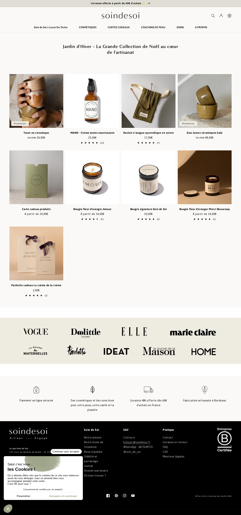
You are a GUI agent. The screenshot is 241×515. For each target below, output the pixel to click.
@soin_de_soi (132, 451)
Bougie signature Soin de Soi (148, 209)
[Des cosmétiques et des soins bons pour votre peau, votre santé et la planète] (92, 391)
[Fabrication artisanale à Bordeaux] (204, 391)
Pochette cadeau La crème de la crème (36, 285)
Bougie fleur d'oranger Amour (92, 209)
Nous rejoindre (93, 451)
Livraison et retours (175, 442)
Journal (88, 465)
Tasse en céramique (36, 132)
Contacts (129, 437)
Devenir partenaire (96, 470)
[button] (213, 16)
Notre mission (92, 437)
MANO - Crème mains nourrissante (92, 132)
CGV (165, 451)
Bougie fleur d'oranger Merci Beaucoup (204, 209)
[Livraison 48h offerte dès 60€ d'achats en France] (148, 391)
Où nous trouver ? (95, 475)
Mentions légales (174, 456)
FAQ (165, 446)
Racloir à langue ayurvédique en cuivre (148, 132)
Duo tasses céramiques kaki (205, 132)
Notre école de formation (93, 444)
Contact (168, 437)
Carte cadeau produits (36, 209)
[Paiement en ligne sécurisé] (36, 391)
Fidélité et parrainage (91, 459)
